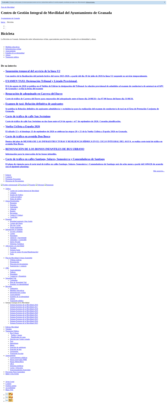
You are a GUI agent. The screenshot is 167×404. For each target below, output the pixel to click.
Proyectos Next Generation (15, 372)
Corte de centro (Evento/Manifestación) (24, 252)
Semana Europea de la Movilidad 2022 (24, 317)
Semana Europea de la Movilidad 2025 (24, 323)
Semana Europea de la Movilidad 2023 (24, 319)
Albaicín (13, 209)
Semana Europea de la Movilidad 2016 (24, 305)
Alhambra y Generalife (18, 240)
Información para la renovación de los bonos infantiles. (31, 154)
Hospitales (13, 236)
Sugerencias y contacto (18, 266)
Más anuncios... (159, 171)
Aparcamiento (10, 51)
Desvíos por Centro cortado (20, 339)
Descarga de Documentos (14, 181)
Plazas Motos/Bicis (17, 362)
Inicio (3, 22)
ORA (12, 364)
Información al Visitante (14, 229)
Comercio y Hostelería (18, 276)
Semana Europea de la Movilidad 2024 (24, 321)
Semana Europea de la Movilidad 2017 (24, 307)
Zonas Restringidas (12, 201)
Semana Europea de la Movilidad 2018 (24, 309)
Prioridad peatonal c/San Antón (21, 221)
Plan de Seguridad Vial (18, 282)
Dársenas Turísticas (17, 244)
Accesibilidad (10, 388)
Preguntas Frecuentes (13, 179)
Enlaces (8, 175)
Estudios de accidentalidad (14, 53)
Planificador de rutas (18, 337)
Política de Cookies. (90, 2)
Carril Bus (13, 217)
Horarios (13, 205)
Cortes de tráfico (16, 197)
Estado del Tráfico (16, 195)
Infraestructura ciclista (13, 49)
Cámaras (13, 193)
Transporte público (12, 57)
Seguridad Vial (10, 278)
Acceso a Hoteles (16, 231)
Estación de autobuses (18, 347)
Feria (12, 254)
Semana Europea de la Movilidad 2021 (24, 315)
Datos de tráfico (15, 199)
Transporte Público (12, 331)
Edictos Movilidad (12, 327)
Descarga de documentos (19, 264)
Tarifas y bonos (16, 335)
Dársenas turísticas (16, 366)
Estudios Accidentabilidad (19, 284)
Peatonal (8, 219)
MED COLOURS (12, 374)
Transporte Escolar (16, 353)
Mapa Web (9, 390)
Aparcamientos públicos (18, 358)
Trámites (8, 329)
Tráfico (8, 189)
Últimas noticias (15, 260)
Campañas (13, 280)
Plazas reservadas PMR (18, 360)
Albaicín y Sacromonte (18, 238)
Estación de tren (15, 349)
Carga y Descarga (16, 368)
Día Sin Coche (15, 225)
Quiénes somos (10, 386)
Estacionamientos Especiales (20, 370)
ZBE (7, 268)
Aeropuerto (14, 351)
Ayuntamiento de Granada (10, 18)
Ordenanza (14, 288)
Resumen (13, 203)
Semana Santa (15, 250)
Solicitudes (14, 207)
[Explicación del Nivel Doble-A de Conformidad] (9, 401)
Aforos (7, 55)
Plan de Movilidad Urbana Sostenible (18, 258)
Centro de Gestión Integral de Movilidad (24, 191)
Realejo (12, 211)
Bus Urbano (14, 333)
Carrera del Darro (16, 223)
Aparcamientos (15, 270)
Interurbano (14, 343)
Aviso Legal (9, 382)
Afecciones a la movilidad (14, 246)
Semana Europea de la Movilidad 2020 (24, 313)
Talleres (13, 272)
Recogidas (13, 213)
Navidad (13, 248)
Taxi (11, 341)
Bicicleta (8, 286)
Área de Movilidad (7, 7)
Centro (12, 234)
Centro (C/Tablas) (16, 215)
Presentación (14, 262)
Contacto (8, 177)
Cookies (8, 384)
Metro (12, 345)
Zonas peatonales (16, 227)
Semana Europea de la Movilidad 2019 (24, 311)
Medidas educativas (12, 47)
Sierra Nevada (15, 242)
